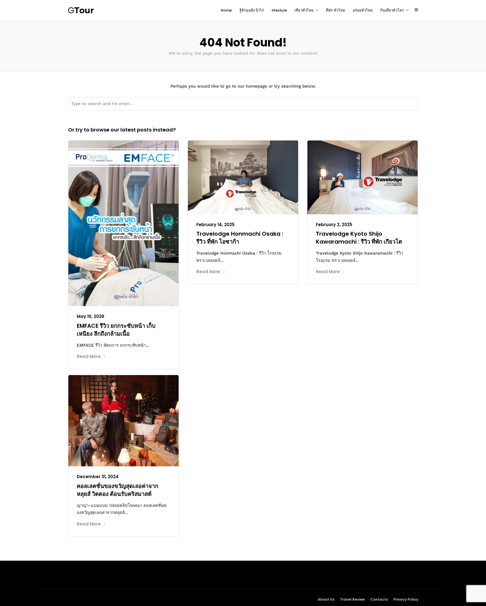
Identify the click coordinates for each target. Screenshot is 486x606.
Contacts (379, 599)
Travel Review (352, 599)
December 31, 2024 (98, 477)
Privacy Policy (405, 599)
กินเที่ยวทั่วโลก (392, 10)
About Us (326, 599)
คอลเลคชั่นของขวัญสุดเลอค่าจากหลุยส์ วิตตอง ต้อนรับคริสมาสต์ (117, 490)
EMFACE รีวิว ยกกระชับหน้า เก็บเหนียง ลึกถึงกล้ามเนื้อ (116, 330)
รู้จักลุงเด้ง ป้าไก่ (251, 10)
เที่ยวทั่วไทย (304, 10)
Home (226, 10)
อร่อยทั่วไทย (363, 10)
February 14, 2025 (215, 225)
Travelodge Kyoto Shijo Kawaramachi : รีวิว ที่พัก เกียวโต (359, 238)
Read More (89, 356)
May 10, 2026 (90, 316)
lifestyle (279, 10)
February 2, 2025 (334, 225)
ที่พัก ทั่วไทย (335, 10)
